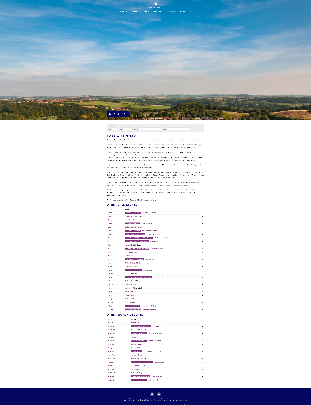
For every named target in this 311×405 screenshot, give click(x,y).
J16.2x (110, 281)
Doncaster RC (153, 333)
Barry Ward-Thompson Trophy (136, 234)
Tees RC (156, 277)
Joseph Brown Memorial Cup (135, 259)
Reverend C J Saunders (133, 230)
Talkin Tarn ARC (130, 291)
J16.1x (110, 277)
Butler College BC (131, 263)
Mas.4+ (110, 299)
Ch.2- (109, 216)
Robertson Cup (137, 351)
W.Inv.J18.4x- (112, 355)
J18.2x (110, 291)
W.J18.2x (111, 369)
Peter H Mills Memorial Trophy (142, 326)
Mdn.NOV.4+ (112, 302)
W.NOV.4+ (111, 376)
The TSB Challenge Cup (139, 340)
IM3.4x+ (110, 252)
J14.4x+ (110, 270)
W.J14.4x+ (111, 362)
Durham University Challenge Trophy (138, 248)
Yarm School (129, 220)
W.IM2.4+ (111, 337)
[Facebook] (152, 394)
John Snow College (149, 309)
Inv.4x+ (110, 266)
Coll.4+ (110, 234)
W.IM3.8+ (111, 351)
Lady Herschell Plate (133, 305)
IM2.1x (110, 238)
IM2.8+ (110, 245)
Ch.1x (110, 213)
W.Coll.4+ (111, 326)
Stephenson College (149, 306)
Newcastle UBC (147, 223)
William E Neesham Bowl (140, 380)
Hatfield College (159, 326)
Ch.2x (110, 220)
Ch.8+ (110, 231)
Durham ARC (129, 227)
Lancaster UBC (157, 376)
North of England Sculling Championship (139, 277)
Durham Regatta (182, 404)
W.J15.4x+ (111, 366)
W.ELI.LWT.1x (112, 330)
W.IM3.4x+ (111, 344)
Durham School (130, 216)
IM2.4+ (110, 241)
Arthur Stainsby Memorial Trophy (143, 362)
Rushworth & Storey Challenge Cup (137, 241)
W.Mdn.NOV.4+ (113, 373)
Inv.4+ (110, 263)
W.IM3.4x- (111, 348)
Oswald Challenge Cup (133, 212)
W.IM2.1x (111, 333)
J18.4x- (110, 295)
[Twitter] (159, 394)
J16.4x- (110, 284)
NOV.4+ (110, 306)
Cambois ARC (135, 330)
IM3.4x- (110, 256)
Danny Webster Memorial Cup (141, 376)
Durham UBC (147, 213)
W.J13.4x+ (111, 358)
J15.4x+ (110, 274)
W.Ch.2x (110, 323)
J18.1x (110, 288)
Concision (147, 404)
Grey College (130, 302)
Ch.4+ (110, 223)
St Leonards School (132, 274)
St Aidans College (153, 234)
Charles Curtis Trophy (139, 333)
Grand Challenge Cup (133, 223)
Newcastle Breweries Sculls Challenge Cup (140, 237)
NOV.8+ (110, 309)
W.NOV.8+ (111, 380)
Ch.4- (110, 227)
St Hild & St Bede (154, 340)
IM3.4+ (110, 248)
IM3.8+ (110, 259)
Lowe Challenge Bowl (133, 309)
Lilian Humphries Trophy (134, 270)
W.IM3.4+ (111, 340)
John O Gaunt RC (131, 252)
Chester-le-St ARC (157, 248)
